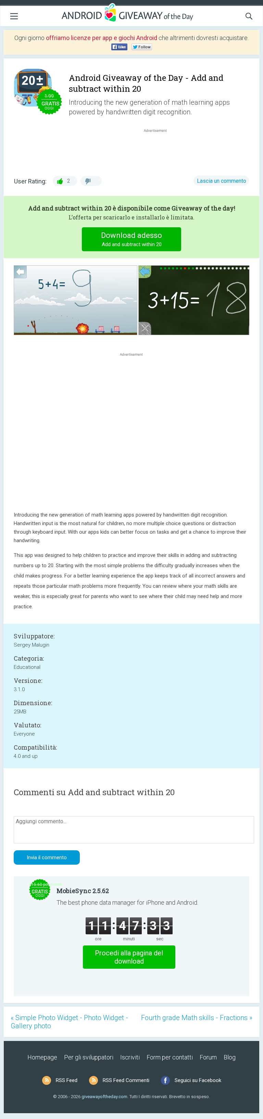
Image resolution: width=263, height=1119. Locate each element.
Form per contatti (170, 1057)
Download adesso (131, 239)
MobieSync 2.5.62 (83, 891)
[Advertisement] (159, 150)
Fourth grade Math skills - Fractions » (196, 1018)
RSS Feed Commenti (126, 1080)
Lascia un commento (221, 181)
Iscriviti (130, 1057)
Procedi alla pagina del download (129, 957)
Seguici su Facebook (198, 1080)
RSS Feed (66, 1080)
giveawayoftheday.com (104, 1096)
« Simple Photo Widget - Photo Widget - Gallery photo (69, 1022)
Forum (208, 1057)
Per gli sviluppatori (88, 1057)
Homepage (42, 1057)
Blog (230, 1057)
